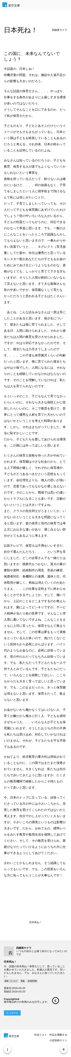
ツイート (13, 1013)
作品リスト (40, 1034)
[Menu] (7, 1049)
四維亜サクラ (59, 30)
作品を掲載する (58, 1034)
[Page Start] (63, 1049)
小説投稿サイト (58, 1040)
